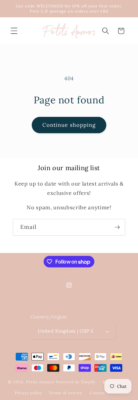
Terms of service (65, 392)
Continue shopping (69, 124)
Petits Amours (40, 382)
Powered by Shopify (76, 382)
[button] (14, 31)
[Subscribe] (117, 227)
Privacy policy (28, 392)
